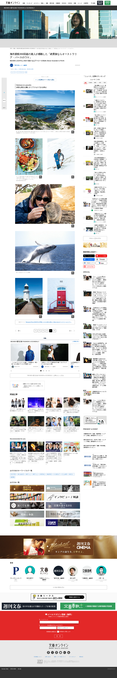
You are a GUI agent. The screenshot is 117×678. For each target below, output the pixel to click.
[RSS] (68, 652)
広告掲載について (37, 656)
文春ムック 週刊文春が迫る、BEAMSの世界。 (24, 69)
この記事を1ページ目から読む (45, 79)
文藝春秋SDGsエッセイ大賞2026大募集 (71, 455)
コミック (80, 3)
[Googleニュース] (60, 652)
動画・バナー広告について (60, 656)
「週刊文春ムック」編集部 (20, 65)
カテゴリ (36, 3)
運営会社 (81, 656)
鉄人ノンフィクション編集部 (101, 111)
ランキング (29, 3)
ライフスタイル (20, 72)
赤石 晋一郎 (16, 366)
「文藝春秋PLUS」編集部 (98, 210)
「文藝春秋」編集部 (99, 154)
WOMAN (64, 3)
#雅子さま (28, 474)
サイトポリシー (72, 656)
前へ (19, 331)
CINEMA (70, 3)
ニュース (13, 72)
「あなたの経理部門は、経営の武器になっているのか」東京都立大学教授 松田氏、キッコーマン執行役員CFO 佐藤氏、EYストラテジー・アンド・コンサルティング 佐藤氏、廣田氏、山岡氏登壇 (54, 459)
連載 (47, 3)
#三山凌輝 (64, 474)
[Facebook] (48, 652)
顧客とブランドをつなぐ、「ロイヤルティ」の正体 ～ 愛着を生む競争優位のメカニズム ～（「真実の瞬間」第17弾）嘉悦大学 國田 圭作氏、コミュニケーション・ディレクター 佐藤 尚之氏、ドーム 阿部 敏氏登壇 (18, 459)
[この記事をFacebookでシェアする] (4, 85)
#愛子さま (35, 474)
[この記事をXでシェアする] (4, 80)
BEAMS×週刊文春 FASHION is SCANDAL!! (19, 8)
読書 (75, 3)
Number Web (5, 669)
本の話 (19, 669)
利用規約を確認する (51, 631)
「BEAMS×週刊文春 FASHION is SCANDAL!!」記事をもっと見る (45, 375)
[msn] (64, 652)
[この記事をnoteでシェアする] (4, 101)
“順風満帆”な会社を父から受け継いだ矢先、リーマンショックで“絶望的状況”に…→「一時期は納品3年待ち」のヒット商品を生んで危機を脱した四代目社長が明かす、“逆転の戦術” (36, 458)
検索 (94, 3)
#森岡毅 (13, 477)
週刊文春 (52, 3)
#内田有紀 (42, 474)
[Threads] (56, 652)
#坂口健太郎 (21, 474)
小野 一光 (97, 124)
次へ (70, 331)
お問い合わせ (48, 656)
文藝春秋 (58, 3)
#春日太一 (71, 474)
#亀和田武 (49, 474)
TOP (11, 48)
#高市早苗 (13, 474)
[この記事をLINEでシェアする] (4, 96)
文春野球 (86, 3)
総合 (98, 79)
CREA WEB (13, 669)
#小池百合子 (57, 474)
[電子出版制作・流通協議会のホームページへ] (40, 662)
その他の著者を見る (58, 587)
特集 (42, 3)
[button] (41, 371)
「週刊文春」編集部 (99, 138)
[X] (52, 652)
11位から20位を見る (95, 238)
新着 (24, 3)
